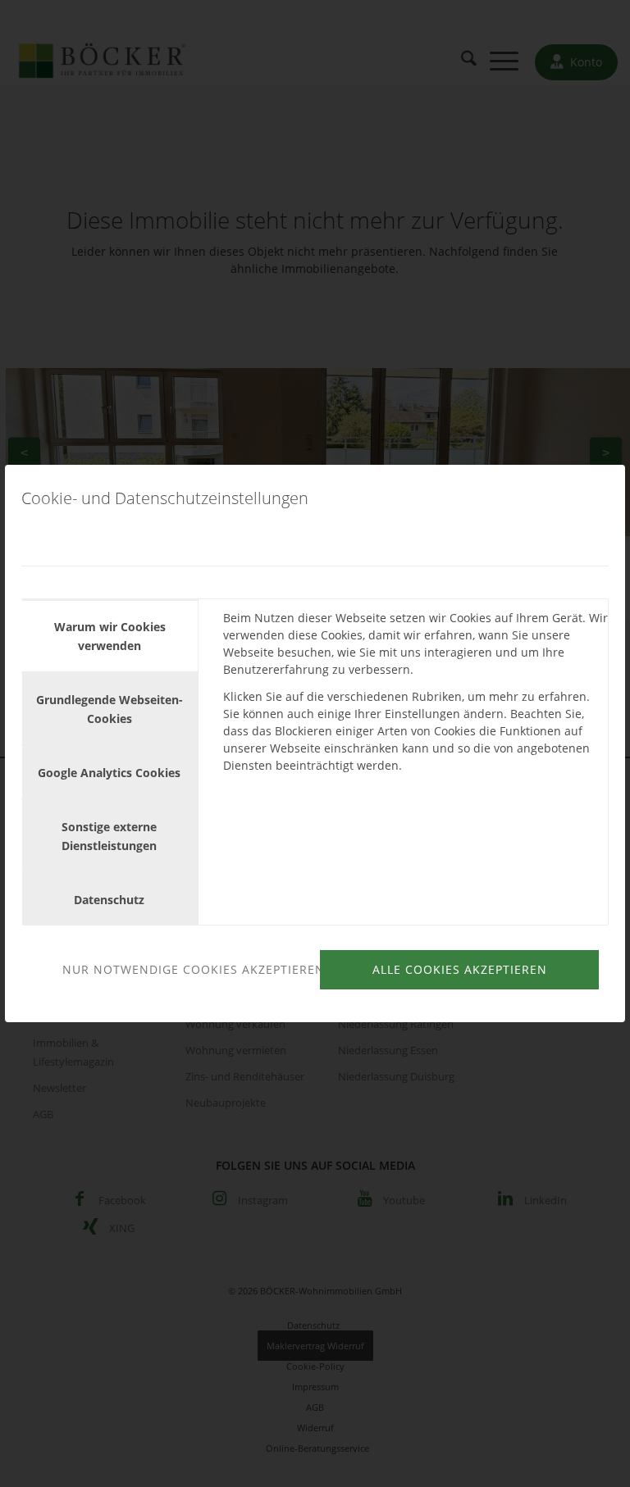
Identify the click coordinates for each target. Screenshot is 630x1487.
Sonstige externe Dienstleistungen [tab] (109, 836)
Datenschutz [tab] (109, 899)
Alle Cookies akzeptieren (459, 969)
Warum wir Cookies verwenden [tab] (110, 636)
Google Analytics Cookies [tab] (109, 772)
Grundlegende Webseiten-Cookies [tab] (109, 709)
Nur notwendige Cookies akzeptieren (188, 969)
